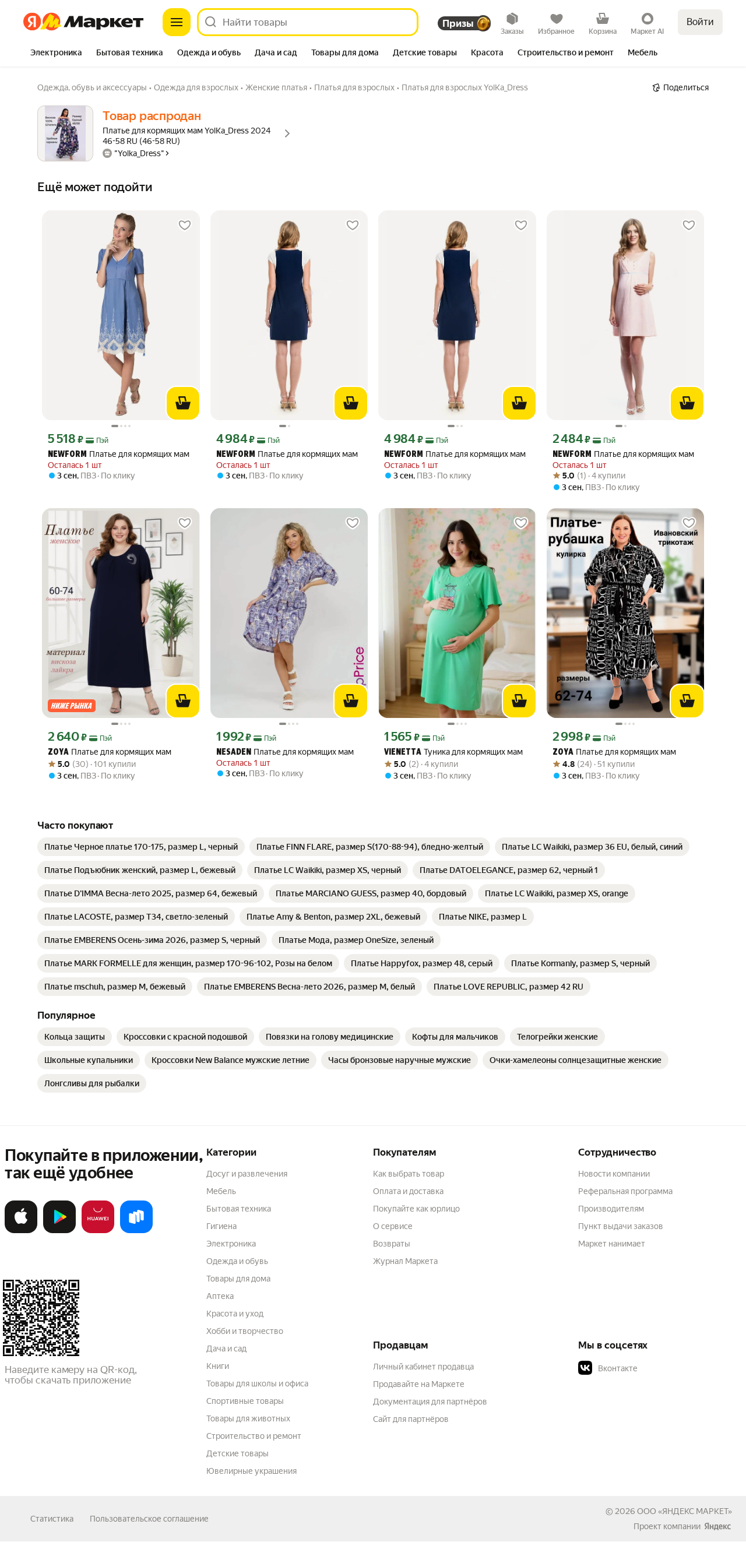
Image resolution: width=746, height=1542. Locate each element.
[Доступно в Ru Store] (136, 1231)
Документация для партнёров (430, 1401)
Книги (217, 1366)
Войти (700, 21)
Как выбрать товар (408, 1173)
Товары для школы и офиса (257, 1383)
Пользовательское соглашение (149, 1518)
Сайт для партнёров (411, 1419)
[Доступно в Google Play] (59, 1231)
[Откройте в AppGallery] (98, 1231)
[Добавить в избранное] (185, 225)
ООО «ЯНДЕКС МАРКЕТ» (684, 1511)
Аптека (220, 1296)
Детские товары (237, 1453)
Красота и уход (234, 1313)
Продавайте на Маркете (419, 1384)
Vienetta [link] (402, 752)
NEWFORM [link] (67, 454)
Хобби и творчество (244, 1331)
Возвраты (391, 1243)
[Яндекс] (717, 1526)
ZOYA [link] (58, 752)
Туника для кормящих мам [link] (453, 752)
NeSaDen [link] (233, 752)
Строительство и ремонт (253, 1436)
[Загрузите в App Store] (21, 1231)
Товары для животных (248, 1418)
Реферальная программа (625, 1191)
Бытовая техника (238, 1208)
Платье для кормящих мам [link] (118, 454)
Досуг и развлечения (246, 1173)
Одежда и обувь (237, 1261)
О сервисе (393, 1226)
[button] (659, 1368)
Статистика (51, 1518)
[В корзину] (183, 403)
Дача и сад (226, 1348)
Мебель (221, 1191)
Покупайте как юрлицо (416, 1208)
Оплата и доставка (408, 1191)
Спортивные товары (245, 1401)
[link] (141, 846)
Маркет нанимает (611, 1243)
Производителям (611, 1208)
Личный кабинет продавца (423, 1366)
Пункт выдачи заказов (620, 1226)
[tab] (56, 54)
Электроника (231, 1243)
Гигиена (221, 1226)
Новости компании (614, 1173)
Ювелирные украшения (251, 1471)
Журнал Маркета (405, 1261)
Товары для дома (238, 1278)
